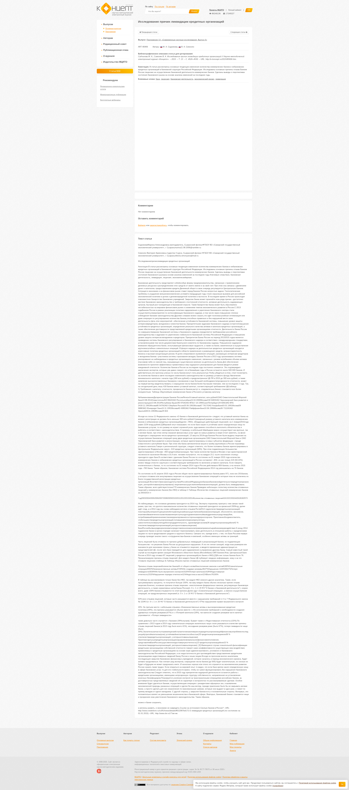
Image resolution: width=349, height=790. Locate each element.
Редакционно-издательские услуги (112, 87)
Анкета (233, 750)
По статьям (159, 7)
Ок (342, 784)
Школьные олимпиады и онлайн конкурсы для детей (164, 777)
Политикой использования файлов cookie (317, 783)
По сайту (149, 7)
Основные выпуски (113, 29)
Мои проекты (235, 747)
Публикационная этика (115, 50)
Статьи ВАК (115, 71)
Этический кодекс (184, 740)
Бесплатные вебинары (110, 100)
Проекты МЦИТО (216, 10)
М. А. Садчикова (169, 47)
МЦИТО (138, 777)
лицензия (165, 79)
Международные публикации (113, 94)
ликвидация (220, 79)
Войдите (142, 225)
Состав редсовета (158, 740)
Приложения (110, 32)
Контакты (207, 744)
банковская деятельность (182, 79)
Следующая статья (238, 32)
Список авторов (210, 747)
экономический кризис (204, 79)
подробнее (278, 786)
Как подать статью (131, 740)
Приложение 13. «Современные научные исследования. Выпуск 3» (177, 40)
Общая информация (212, 740)
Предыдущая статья (149, 32)
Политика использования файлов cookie (204, 777)
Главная (233, 740)
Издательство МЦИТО (115, 62)
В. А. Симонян (187, 47)
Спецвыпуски (103, 744)
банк (158, 79)
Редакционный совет (115, 44)
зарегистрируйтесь (158, 225)
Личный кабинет (234, 10)
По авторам (171, 7)
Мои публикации (237, 744)
